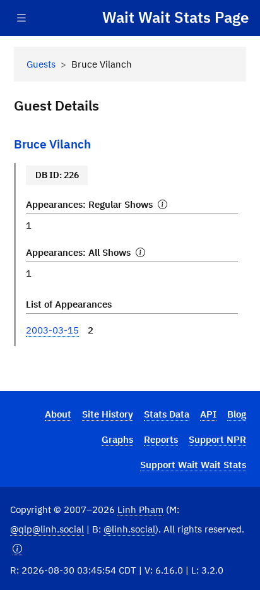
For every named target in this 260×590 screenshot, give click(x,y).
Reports (161, 439)
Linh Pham (140, 509)
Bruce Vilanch (52, 144)
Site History (107, 413)
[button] (17, 548)
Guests (41, 63)
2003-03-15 (52, 329)
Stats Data (166, 413)
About (58, 413)
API (208, 413)
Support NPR (217, 439)
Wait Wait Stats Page (175, 18)
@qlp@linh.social (47, 528)
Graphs (117, 439)
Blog (236, 413)
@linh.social (129, 528)
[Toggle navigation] (21, 18)
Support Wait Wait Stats (193, 464)
